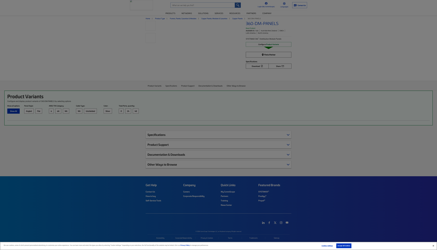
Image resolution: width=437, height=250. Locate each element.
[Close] (433, 245)
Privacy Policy (185, 245)
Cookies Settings (327, 246)
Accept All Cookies (344, 246)
